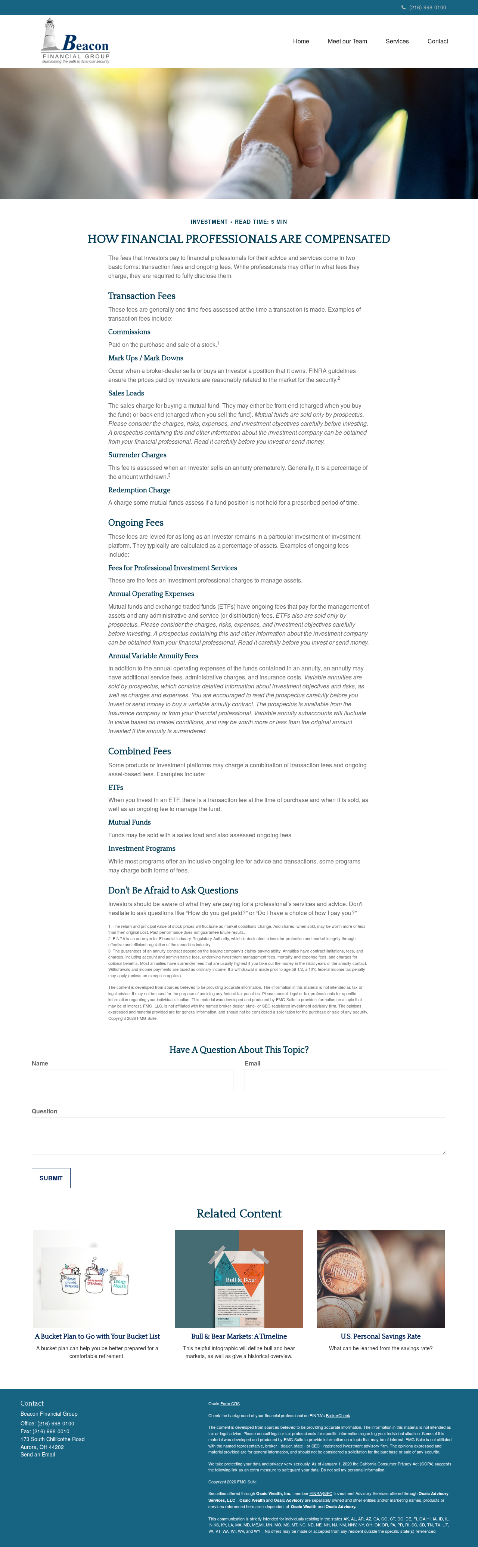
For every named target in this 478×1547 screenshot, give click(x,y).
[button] (347, 41)
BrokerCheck (338, 1415)
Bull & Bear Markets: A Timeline (239, 1336)
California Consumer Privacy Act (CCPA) (397, 1464)
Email (252, 1063)
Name (40, 1063)
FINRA (316, 1493)
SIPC (327, 1493)
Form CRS (230, 1403)
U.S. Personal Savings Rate (381, 1336)
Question (45, 1111)
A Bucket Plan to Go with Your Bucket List (97, 1336)
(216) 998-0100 (427, 7)
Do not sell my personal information (352, 1470)
